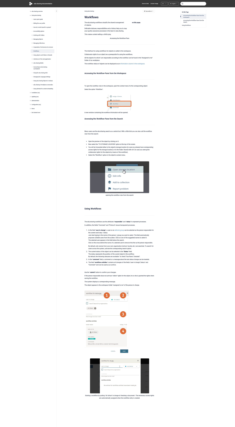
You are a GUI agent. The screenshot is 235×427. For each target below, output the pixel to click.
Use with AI (149, 11)
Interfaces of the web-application (42, 59)
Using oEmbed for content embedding (43, 88)
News (33, 108)
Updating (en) (35, 96)
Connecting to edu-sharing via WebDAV (40, 68)
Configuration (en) (36, 104)
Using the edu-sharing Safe (40, 72)
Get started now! (36, 112)
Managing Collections (39, 43)
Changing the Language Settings (41, 76)
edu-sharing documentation (43, 4)
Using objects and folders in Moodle (42, 55)
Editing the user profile (39, 23)
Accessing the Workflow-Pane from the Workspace (193, 16)
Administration (35, 100)
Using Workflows (186, 25)
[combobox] (193, 3)
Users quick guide (38, 19)
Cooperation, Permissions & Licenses (43, 47)
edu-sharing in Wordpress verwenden (43, 84)
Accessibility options (38, 31)
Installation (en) (36, 92)
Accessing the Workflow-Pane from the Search (193, 21)
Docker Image (154, 3)
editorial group (119, 230)
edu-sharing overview (37, 11)
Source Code (145, 3)
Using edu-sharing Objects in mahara (43, 80)
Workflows (36, 51)
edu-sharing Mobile (38, 63)
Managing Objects (38, 39)
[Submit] (182, 3)
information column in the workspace (132, 64)
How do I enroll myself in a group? (42, 27)
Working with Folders (38, 35)
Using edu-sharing (36, 15)
